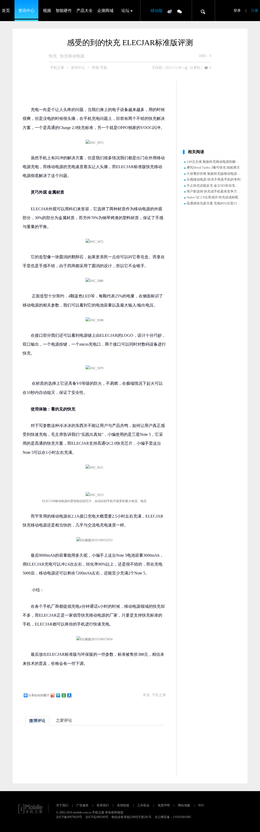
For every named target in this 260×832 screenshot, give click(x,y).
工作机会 (143, 805)
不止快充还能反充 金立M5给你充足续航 (216, 185)
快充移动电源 (72, 56)
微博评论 (37, 720)
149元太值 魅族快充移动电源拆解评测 (214, 162)
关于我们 (62, 805)
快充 (53, 56)
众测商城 (105, 10)
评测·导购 (99, 68)
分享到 (195, 68)
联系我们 (103, 805)
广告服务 (82, 805)
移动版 (157, 10)
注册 (254, 10)
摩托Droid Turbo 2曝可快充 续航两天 (213, 167)
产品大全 (84, 10)
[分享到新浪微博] (52, 695)
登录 (237, 10)
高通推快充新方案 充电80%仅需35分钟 (215, 203)
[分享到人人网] (69, 695)
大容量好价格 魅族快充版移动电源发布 (215, 173)
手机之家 (57, 68)
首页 (6, 10)
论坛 (125, 10)
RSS (201, 805)
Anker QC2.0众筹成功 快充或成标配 (212, 197)
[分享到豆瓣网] (63, 695)
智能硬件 (64, 10)
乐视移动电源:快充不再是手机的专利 (213, 179)
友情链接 (123, 805)
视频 (47, 10)
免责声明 (164, 805)
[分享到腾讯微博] (58, 695)
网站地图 (184, 805)
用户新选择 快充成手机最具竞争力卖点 (215, 191)
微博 (169, 11)
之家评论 (64, 720)
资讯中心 (26, 10)
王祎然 (157, 68)
